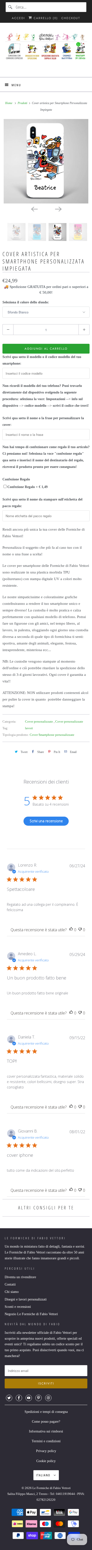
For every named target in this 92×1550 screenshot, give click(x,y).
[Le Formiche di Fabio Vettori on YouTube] (29, 1398)
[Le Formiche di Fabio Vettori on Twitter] (9, 1398)
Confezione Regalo (16, 479)
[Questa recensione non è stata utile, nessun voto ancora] (80, 929)
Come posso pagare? (46, 1421)
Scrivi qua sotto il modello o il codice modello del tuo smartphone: (41, 360)
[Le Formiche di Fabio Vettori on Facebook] (19, 1398)
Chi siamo (12, 1292)
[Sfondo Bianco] (46, 161)
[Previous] (34, 208)
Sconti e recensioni (18, 1307)
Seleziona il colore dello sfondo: (25, 302)
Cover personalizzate (39, 721)
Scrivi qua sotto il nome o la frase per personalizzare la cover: (43, 421)
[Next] (58, 208)
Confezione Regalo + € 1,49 (27, 487)
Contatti (10, 1284)
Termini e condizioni (46, 1441)
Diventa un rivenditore (20, 1277)
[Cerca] (10, 7)
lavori (29, 728)
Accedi (18, 18)
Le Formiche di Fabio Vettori (51, 1488)
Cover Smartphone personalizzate (52, 735)
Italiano (43, 1475)
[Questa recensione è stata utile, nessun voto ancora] (71, 929)
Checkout (70, 18)
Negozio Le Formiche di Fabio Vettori (31, 1314)
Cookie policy (46, 1461)
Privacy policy (46, 1451)
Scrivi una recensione (46, 821)
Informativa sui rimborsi (46, 1431)
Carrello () (45, 18)
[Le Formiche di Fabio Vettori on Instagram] (48, 1398)
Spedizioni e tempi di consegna (46, 1412)
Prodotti (23, 103)
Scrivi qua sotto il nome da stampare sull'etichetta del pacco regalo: (42, 503)
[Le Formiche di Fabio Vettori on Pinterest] (38, 1398)
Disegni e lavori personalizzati (26, 1299)
